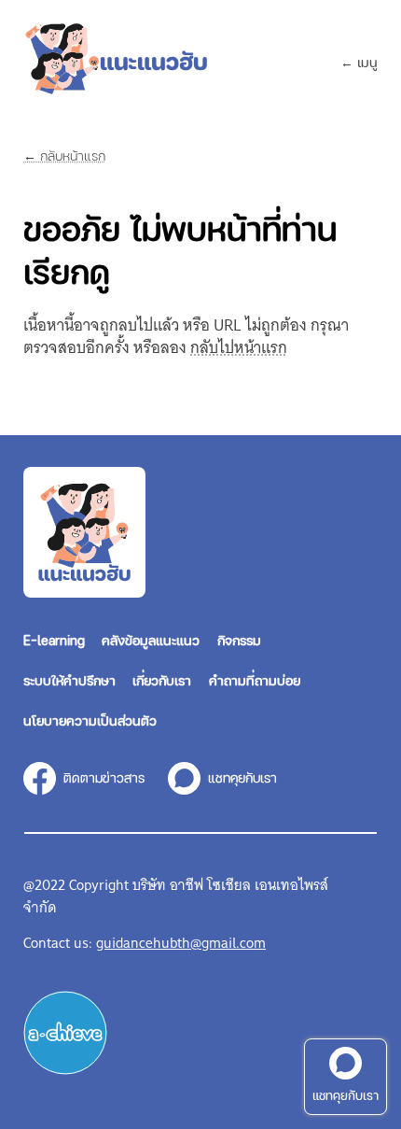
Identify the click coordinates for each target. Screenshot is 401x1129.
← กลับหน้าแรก (64, 155)
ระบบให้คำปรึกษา (69, 679)
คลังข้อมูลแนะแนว (151, 639)
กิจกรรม (239, 639)
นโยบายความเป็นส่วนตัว (90, 720)
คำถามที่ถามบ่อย (254, 679)
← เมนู (359, 61)
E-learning (54, 639)
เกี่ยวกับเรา (161, 679)
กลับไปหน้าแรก (238, 347)
